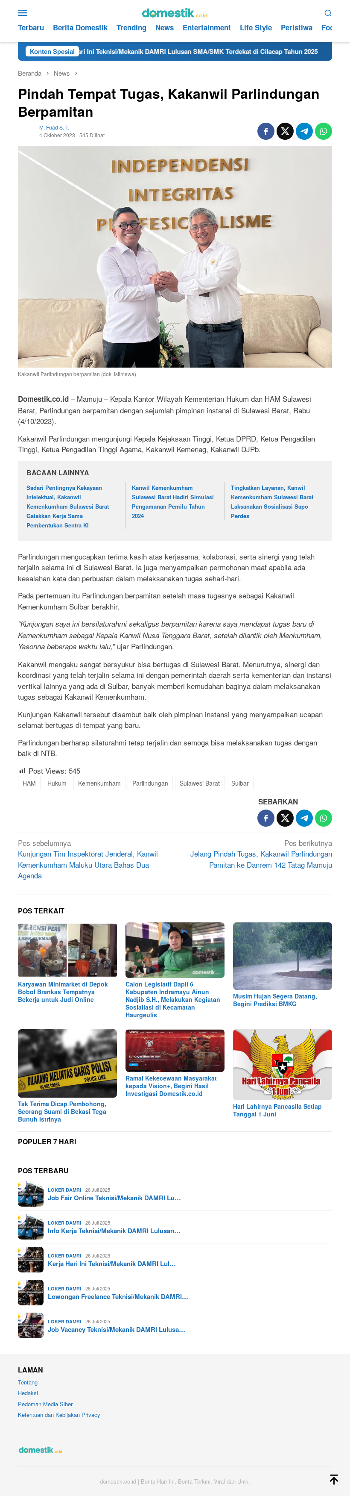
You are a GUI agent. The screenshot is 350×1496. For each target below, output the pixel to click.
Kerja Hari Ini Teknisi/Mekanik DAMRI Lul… (112, 1263)
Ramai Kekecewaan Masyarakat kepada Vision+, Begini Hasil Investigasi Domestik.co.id (171, 1086)
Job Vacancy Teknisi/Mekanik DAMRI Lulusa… (116, 1329)
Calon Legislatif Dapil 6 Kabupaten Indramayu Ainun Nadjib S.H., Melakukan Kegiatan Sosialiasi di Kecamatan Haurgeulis (172, 999)
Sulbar (240, 783)
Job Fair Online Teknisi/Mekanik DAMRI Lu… (114, 1198)
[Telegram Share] (304, 131)
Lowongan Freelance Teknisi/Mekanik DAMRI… (118, 1296)
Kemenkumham (99, 783)
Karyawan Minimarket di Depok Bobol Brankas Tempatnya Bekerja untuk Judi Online (63, 992)
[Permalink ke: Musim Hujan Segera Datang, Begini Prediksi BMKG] (282, 956)
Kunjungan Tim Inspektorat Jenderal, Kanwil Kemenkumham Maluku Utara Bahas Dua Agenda (88, 859)
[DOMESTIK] (175, 11)
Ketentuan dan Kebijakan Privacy (59, 1415)
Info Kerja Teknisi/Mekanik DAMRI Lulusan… (114, 1230)
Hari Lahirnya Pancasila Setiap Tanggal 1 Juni (277, 1110)
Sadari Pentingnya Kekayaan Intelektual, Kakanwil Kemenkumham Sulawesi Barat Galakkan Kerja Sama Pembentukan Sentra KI (67, 506)
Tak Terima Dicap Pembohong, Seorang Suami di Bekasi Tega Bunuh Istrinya (62, 1111)
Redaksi (28, 1393)
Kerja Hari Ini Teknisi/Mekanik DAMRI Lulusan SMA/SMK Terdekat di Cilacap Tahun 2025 (149, 51)
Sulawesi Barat (200, 783)
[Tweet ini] (285, 131)
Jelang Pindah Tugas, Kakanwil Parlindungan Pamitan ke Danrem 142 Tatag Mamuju (261, 853)
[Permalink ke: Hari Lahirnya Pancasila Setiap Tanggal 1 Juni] (282, 1064)
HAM (29, 783)
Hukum (57, 783)
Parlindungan (150, 783)
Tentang (28, 1382)
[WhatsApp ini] (323, 131)
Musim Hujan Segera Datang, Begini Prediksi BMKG (275, 1000)
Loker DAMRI (64, 1190)
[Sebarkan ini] (265, 131)
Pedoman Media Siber (45, 1404)
